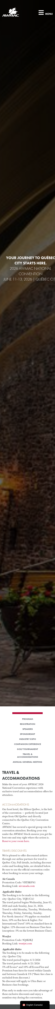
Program (27, 719)
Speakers (27, 729)
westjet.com (25, 943)
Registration (27, 724)
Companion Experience (27, 744)
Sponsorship (27, 734)
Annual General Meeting (27, 762)
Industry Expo (27, 739)
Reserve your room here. (15, 841)
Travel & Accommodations (27, 755)
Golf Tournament (27, 749)
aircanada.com (27, 886)
